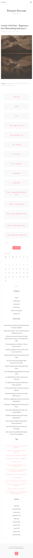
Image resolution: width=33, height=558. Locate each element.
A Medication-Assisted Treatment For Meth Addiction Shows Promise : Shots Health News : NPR (16, 339)
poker (16, 106)
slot (16, 116)
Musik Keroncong (16, 477)
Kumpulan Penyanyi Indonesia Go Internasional (16, 466)
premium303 (16, 173)
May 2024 (16, 506)
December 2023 (17, 509)
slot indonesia (16, 163)
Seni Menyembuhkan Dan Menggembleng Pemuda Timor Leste (16, 492)
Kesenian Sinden (16, 461)
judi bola (16, 97)
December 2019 (16, 535)
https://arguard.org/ (16, 204)
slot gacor (16, 154)
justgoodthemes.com (19, 548)
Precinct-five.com (16, 11)
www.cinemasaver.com (16, 125)
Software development (16, 310)
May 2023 (16, 519)
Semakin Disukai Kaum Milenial (16, 488)
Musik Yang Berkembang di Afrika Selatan (16, 481)
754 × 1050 (15, 31)
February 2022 (16, 522)
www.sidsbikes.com (16, 135)
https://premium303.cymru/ (16, 225)
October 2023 (16, 512)
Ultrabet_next (16, 314)
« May (16, 286)
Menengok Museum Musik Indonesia (16, 474)
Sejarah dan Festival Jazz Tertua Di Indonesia (16, 485)
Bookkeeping (16, 301)
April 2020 (16, 528)
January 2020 (16, 531)
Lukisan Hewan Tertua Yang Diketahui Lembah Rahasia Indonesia (16, 470)
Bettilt (16, 298)
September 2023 (16, 515)
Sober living (16, 307)
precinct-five (16, 304)
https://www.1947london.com (16, 235)
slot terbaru (16, 144)
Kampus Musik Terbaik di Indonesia (16, 458)
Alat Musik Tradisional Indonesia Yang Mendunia (16, 446)
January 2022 (16, 525)
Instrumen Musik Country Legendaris (16, 455)
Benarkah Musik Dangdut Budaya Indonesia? (16, 451)
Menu (4, 2)
